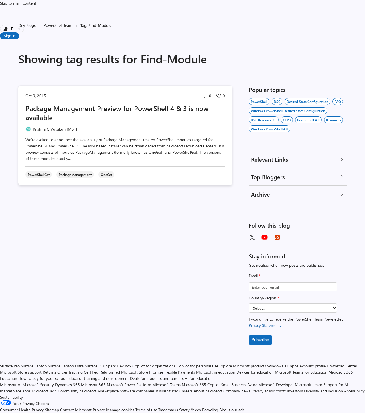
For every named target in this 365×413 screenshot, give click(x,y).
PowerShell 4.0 (308, 120)
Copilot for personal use (197, 366)
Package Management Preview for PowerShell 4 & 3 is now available (116, 113)
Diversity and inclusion (323, 391)
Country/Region (264, 298)
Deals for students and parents (157, 378)
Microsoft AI (10, 384)
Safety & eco (190, 409)
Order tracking (70, 372)
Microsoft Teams (166, 384)
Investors (295, 391)
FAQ (337, 101)
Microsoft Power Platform (129, 384)
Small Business (233, 384)
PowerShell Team (58, 25)
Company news (236, 391)
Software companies (137, 391)
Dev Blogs (27, 25)
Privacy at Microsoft (268, 391)
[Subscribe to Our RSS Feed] (277, 237)
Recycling (210, 409)
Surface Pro (10, 366)
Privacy (99, 409)
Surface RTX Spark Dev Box (108, 366)
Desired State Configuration (307, 101)
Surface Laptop (34, 366)
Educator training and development (98, 378)
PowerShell (259, 101)
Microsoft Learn (308, 384)
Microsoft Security (38, 384)
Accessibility (354, 391)
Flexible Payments (179, 372)
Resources (333, 120)
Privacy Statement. (265, 325)
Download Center (342, 366)
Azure (252, 384)
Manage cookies (120, 409)
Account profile (312, 366)
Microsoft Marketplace (99, 391)
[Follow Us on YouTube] (264, 237)
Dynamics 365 (67, 384)
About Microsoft (208, 391)
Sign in (9, 35)
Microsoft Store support (21, 372)
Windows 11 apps (282, 366)
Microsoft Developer (276, 384)
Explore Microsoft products (242, 366)
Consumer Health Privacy (22, 409)
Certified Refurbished (102, 372)
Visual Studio (167, 391)
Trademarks (168, 409)
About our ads (231, 409)
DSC (277, 101)
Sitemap (52, 409)
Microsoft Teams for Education (301, 372)
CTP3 (287, 120)
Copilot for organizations (153, 366)
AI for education (199, 378)
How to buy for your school (42, 378)
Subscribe (260, 339)
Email (255, 275)
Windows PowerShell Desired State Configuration (288, 110)
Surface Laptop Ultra (66, 366)
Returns (49, 372)
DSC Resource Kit (264, 120)
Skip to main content (18, 3)
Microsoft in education (215, 372)
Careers (185, 391)
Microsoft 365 (93, 384)
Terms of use (146, 409)
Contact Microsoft (76, 409)
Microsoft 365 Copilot (201, 384)
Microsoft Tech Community (55, 391)
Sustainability (11, 397)
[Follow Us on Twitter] (252, 237)
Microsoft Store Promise (142, 372)
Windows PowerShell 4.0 (269, 129)
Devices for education (255, 372)
